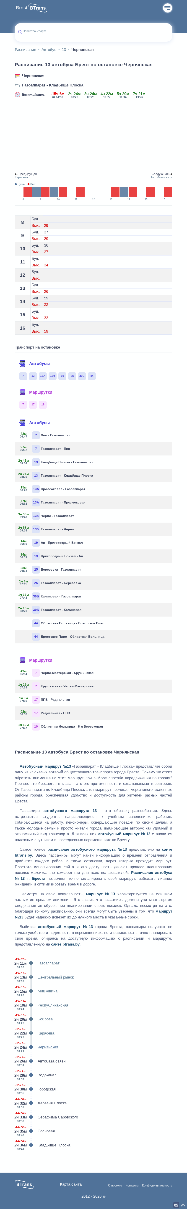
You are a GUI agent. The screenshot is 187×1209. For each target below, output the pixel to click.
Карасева (34, 1033)
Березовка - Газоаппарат (50, 569)
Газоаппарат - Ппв (45, 448)
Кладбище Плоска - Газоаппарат (55, 462)
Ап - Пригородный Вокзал (51, 542)
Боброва (34, 1019)
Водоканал (36, 1075)
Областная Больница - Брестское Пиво (69, 623)
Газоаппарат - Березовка (50, 582)
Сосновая (35, 1131)
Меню (167, 8)
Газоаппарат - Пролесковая (53, 502)
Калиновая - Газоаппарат (49, 596)
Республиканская (41, 1005)
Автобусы (39, 363)
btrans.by (23, 855)
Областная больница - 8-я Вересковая (60, 726)
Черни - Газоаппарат (46, 515)
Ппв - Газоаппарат (45, 435)
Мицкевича (36, 991)
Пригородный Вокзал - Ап (51, 556)
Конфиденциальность (157, 1185)
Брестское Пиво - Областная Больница (69, 636)
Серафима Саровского (46, 1117)
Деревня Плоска (41, 1103)
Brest (21, 7)
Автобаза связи (40, 1061)
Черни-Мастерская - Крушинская (57, 672)
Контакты (132, 1185)
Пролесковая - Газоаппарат (53, 489)
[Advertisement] (93, 137)
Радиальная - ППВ (45, 713)
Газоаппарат (37, 963)
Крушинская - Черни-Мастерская (56, 686)
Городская (35, 1089)
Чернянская (33, 76)
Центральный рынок (44, 977)
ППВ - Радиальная (44, 699)
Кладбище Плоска (42, 1145)
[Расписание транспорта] (38, 8)
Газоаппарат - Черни (46, 529)
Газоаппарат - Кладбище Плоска (52, 85)
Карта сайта (71, 1184)
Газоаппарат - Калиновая (49, 609)
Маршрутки (40, 392)
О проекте (115, 1185)
